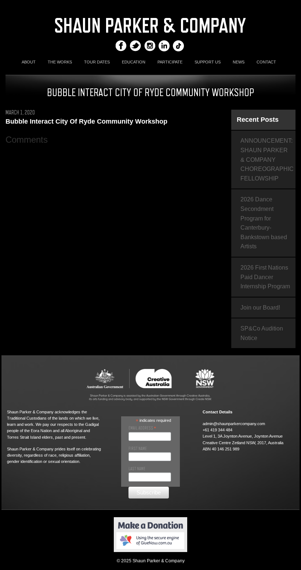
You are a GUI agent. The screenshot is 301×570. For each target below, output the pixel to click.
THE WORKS (60, 62)
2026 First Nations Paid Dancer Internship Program (265, 276)
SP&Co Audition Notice (261, 333)
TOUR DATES (97, 62)
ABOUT (29, 62)
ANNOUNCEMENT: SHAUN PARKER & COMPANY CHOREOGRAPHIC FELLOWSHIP (267, 159)
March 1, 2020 (20, 113)
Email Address (142, 428)
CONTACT (266, 62)
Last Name (136, 468)
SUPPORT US (208, 62)
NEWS (238, 62)
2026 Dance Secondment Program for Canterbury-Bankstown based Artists (263, 222)
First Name (137, 448)
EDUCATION (133, 62)
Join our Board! (260, 307)
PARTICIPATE (169, 62)
